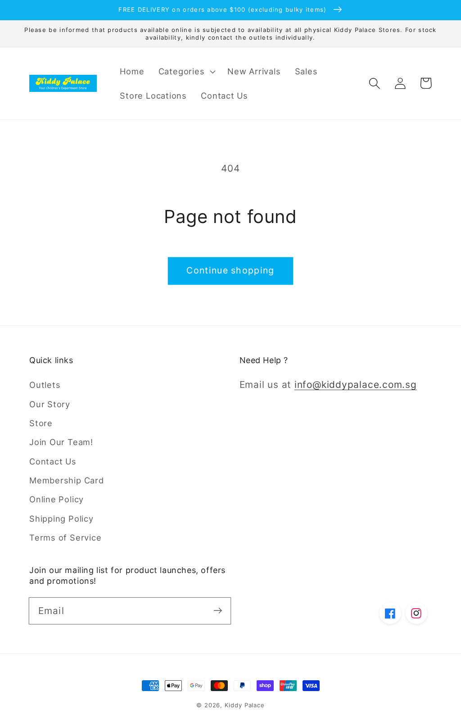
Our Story (49, 404)
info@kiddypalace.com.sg (355, 384)
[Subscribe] (217, 610)
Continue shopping (230, 270)
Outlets (44, 385)
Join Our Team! (61, 442)
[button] (186, 71)
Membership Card (66, 480)
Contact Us (53, 461)
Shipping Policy (61, 518)
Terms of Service (65, 537)
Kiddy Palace (245, 705)
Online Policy (56, 499)
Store (41, 423)
